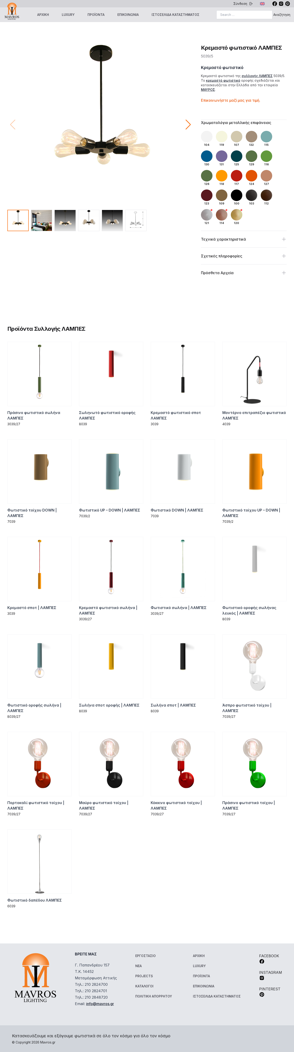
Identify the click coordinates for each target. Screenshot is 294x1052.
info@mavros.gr (100, 1003)
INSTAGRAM (270, 972)
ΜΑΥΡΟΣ (208, 90)
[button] (188, 125)
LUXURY (68, 15)
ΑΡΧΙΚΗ (43, 15)
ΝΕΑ (138, 966)
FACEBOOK (269, 956)
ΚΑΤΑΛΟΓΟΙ (144, 986)
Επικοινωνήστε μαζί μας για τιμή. (230, 100)
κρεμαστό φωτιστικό (223, 80)
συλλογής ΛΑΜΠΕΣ (257, 76)
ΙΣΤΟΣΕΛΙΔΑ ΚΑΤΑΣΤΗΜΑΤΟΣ (175, 15)
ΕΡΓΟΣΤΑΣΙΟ (145, 956)
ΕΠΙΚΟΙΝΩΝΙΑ (128, 15)
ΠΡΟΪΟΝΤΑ (96, 15)
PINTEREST (269, 989)
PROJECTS (144, 976)
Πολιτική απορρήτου (153, 996)
